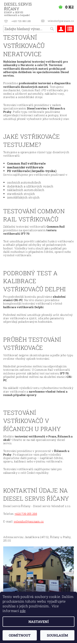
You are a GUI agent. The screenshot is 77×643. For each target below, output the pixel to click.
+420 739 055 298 (26, 514)
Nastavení (38, 621)
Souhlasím (57, 635)
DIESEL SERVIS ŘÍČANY (18, 9)
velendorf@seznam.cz (29, 521)
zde (22, 610)
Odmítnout (20, 635)
